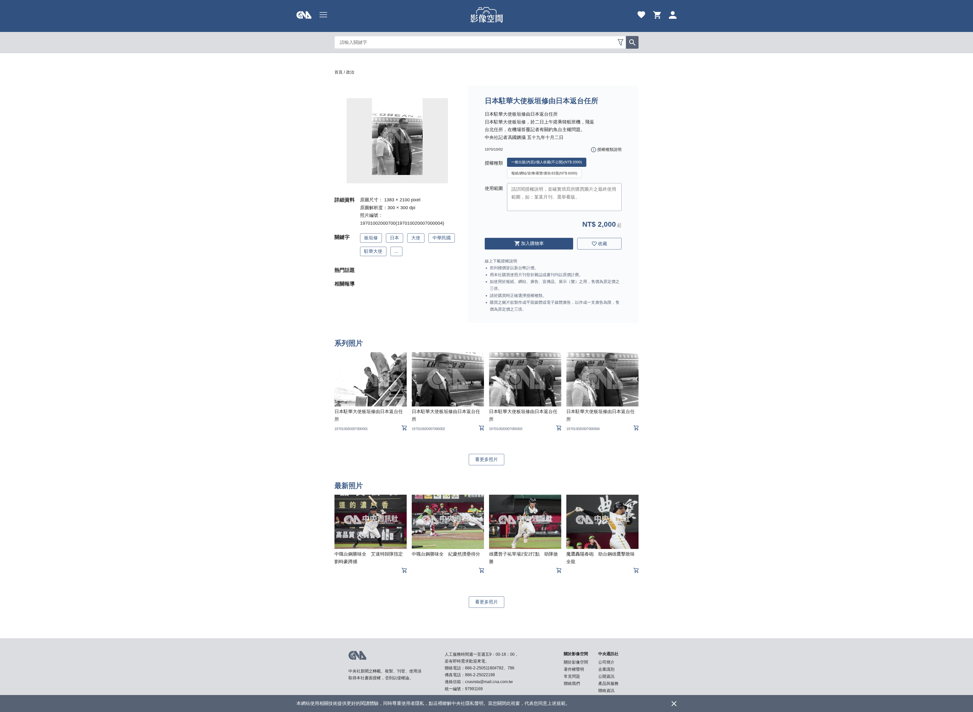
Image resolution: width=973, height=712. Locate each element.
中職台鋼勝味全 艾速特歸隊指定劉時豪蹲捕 (368, 557)
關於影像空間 (576, 662)
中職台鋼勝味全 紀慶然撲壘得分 (446, 554)
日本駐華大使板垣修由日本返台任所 (368, 415)
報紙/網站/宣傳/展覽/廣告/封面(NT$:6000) (544, 173)
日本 (394, 237)
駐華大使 (373, 251)
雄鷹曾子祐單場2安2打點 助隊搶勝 (523, 557)
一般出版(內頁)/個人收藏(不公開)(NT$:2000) (546, 162)
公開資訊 (606, 676)
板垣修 (371, 237)
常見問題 (572, 676)
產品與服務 (608, 683)
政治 (350, 72)
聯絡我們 (572, 683)
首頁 (338, 72)
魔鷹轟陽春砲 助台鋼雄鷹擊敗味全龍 (600, 557)
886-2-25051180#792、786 (489, 668)
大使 (415, 237)
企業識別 (606, 669)
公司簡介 (606, 662)
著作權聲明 (574, 669)
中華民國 (442, 237)
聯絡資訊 (606, 690)
